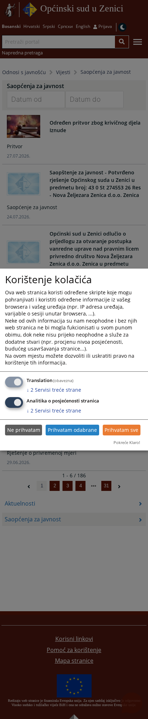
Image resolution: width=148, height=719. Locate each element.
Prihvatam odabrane (72, 429)
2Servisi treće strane (54, 389)
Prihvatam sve (121, 429)
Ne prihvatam (23, 429)
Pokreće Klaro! (127, 442)
